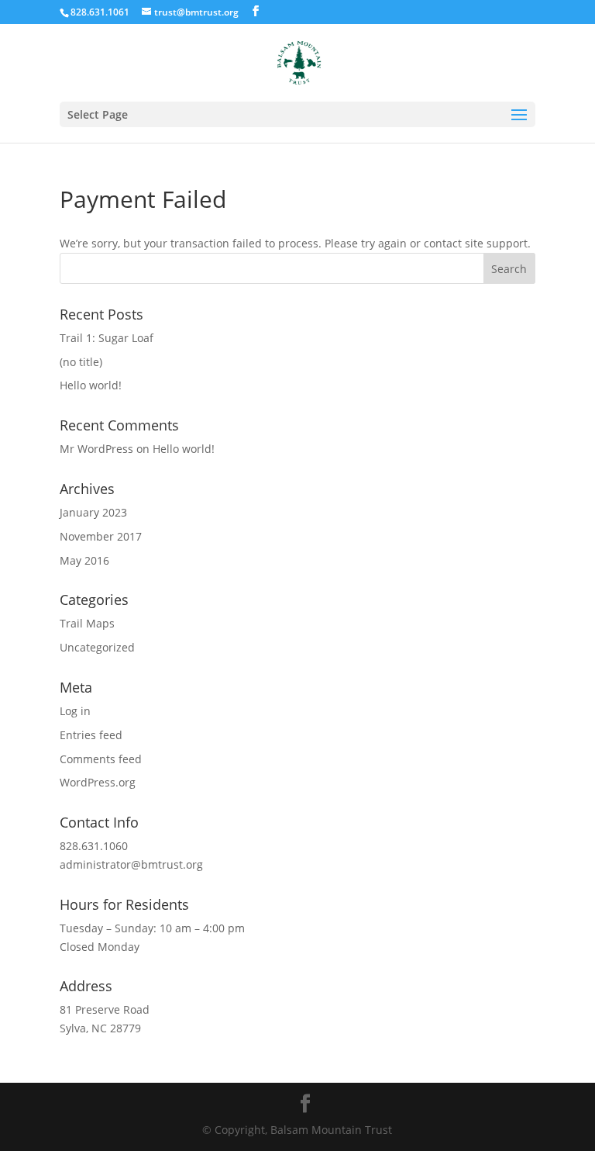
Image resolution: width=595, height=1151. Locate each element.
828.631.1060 (94, 845)
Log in (75, 710)
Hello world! (91, 385)
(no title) (81, 361)
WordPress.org (98, 782)
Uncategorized (97, 647)
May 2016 (84, 560)
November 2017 (101, 536)
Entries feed (91, 735)
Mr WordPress (96, 448)
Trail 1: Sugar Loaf (106, 337)
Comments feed (101, 759)
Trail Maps (87, 623)
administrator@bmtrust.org (131, 864)
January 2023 (93, 512)
